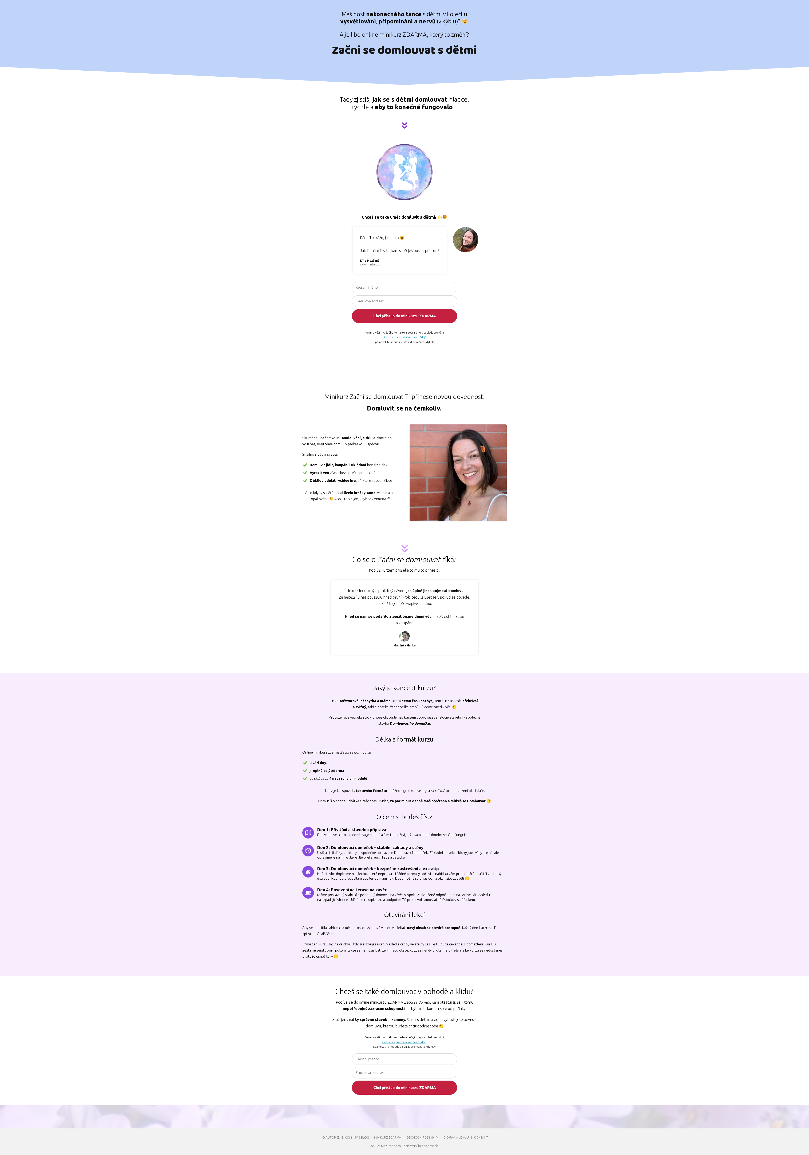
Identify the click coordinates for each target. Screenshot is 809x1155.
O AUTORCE (331, 1137)
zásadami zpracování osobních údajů (404, 337)
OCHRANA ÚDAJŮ (456, 1137)
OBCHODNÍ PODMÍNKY (422, 1137)
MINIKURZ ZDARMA (387, 1137)
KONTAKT (481, 1137)
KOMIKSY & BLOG (357, 1137)
